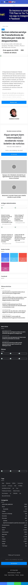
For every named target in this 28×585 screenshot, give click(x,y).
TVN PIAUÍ (4, 546)
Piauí (7, 26)
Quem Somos (11, 575)
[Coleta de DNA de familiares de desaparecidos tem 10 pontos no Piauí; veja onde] (21, 229)
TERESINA (15, 493)
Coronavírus (20, 483)
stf (10, 493)
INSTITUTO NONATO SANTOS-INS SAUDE (14, 523)
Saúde (3, 543)
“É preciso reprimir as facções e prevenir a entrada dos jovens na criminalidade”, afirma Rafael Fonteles (7, 238)
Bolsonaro (8, 483)
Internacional (5, 532)
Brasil (3, 506)
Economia (5, 509)
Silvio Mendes (5, 493)
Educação (4, 518)
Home (5, 575)
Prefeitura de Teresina (6, 490)
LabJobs (18, 572)
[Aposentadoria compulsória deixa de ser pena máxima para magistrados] (5, 355)
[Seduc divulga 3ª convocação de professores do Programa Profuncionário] (21, 210)
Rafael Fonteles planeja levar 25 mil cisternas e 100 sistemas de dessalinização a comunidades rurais (6, 218)
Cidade (3, 511)
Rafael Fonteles (16, 490)
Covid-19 (4, 485)
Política (4, 541)
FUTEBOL (20, 485)
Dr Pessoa (10, 485)
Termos (17, 575)
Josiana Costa (14, 119)
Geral (3, 529)
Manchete (4, 534)
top (20, 493)
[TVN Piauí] (10, 2)
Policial (3, 539)
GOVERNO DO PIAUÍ (6, 488)
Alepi (3, 483)
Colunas (5, 520)
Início (3, 26)
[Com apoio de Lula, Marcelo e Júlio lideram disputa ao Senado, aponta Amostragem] (5, 360)
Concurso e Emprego (7, 513)
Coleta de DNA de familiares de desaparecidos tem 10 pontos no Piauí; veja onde (20, 237)
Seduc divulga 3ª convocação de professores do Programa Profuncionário (19, 218)
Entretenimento (5, 525)
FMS (15, 485)
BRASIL (14, 483)
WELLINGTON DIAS (6, 495)
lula (13, 488)
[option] (14, 14)
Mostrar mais (13, 102)
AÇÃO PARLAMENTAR (7, 504)
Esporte (4, 527)
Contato (22, 575)
